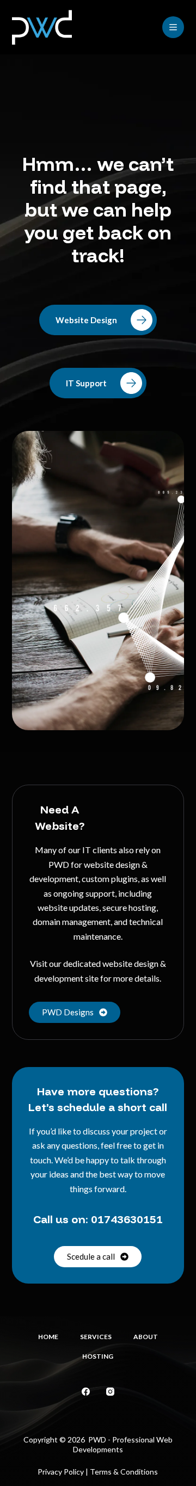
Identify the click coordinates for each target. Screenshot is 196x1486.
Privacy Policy (61, 1471)
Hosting (97, 1356)
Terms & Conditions (124, 1471)
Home (48, 1337)
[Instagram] (110, 1392)
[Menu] (173, 27)
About (145, 1337)
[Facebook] (86, 1392)
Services (96, 1337)
